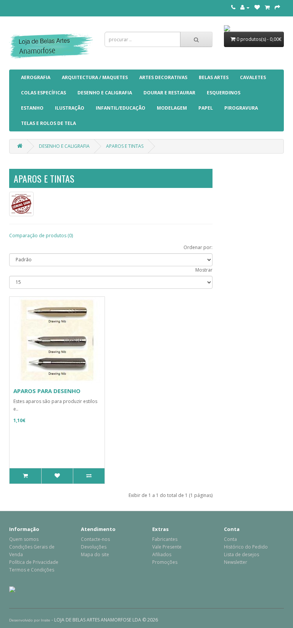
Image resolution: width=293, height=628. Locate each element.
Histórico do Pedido (246, 547)
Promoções (164, 562)
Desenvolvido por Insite (29, 620)
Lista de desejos (241, 554)
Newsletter (235, 562)
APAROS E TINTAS (124, 146)
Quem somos (24, 539)
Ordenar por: (198, 247)
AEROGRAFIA (35, 77)
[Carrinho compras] (267, 7)
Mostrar (204, 270)
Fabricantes (164, 539)
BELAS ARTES (214, 77)
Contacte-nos (95, 539)
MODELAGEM (172, 108)
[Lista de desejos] (257, 7)
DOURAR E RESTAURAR (169, 92)
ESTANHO (32, 108)
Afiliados (161, 554)
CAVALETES (253, 77)
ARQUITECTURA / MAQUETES (95, 77)
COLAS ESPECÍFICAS (43, 92)
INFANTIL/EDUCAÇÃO (120, 108)
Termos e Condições (31, 569)
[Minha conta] (245, 7)
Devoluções (93, 547)
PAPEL (205, 108)
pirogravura (241, 108)
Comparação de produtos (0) (41, 235)
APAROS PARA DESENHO (46, 391)
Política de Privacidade (33, 562)
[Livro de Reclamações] (12, 589)
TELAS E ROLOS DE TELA (48, 123)
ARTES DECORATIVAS (163, 77)
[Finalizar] (277, 7)
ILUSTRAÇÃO (69, 108)
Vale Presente (167, 547)
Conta (230, 539)
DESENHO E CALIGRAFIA (104, 92)
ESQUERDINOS (223, 92)
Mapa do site (95, 554)
